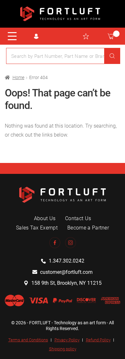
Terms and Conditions (28, 340)
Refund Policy (98, 340)
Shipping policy (62, 349)
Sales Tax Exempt (37, 228)
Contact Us (78, 218)
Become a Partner (88, 228)
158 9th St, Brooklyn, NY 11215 (66, 283)
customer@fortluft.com (66, 272)
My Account (36, 36)
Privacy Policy (66, 340)
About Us (45, 218)
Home (18, 77)
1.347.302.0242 (66, 261)
